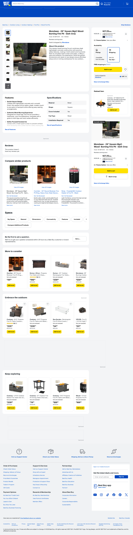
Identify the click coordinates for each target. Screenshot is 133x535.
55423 (108, 64)
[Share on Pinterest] (120, 494)
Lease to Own (7, 501)
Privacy (24, 524)
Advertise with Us (67, 472)
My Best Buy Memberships (41, 495)
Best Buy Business (67, 484)
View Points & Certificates (41, 498)
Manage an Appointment (40, 478)
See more (10, 205)
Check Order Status (9, 469)
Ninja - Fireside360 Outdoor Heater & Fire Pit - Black (72, 192)
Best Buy (5, 25)
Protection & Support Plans (41, 481)
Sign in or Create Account (101, 467)
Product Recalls (8, 481)
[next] (84, 271)
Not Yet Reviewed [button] (12, 196)
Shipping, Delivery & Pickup (11, 472)
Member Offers (37, 501)
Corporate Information (69, 495)
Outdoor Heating (27, 25)
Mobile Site (111, 518)
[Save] (125, 69)
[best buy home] (6, 4)
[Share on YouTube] (95, 494)
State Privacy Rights (40, 524)
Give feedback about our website (30, 518)
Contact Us (36, 488)
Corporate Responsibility (70, 501)
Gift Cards (6, 488)
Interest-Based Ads (31, 524)
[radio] (100, 54)
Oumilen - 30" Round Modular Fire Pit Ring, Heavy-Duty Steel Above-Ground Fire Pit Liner (46, 192)
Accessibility (6, 524)
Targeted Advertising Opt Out (104, 524)
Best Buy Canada (124, 518)
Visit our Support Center (40, 469)
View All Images (19, 187)
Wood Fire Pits (45, 25)
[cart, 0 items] (127, 3)
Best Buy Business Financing (12, 508)
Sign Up (121, 477)
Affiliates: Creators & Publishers (72, 475)
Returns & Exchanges (10, 475)
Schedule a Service (39, 475)
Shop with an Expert (39, 472)
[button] (126, 34)
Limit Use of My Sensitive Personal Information (86, 524)
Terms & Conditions (15, 524)
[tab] (11, 219)
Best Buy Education (68, 481)
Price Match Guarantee (10, 478)
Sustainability (66, 504)
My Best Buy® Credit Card (11, 495)
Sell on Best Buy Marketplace (71, 469)
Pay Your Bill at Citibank (10, 498)
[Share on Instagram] (101, 494)
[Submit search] (97, 4)
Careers (64, 498)
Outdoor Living (14, 25)
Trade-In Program (8, 484)
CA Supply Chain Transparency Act (117, 524)
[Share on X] (126, 494)
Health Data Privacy (50, 524)
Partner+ (65, 488)
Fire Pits (36, 25)
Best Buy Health (67, 478)
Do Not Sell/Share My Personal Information (65, 524)
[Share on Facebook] (114, 494)
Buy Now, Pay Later (9, 504)
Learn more (102, 487)
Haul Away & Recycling (40, 484)
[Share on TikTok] (107, 494)
